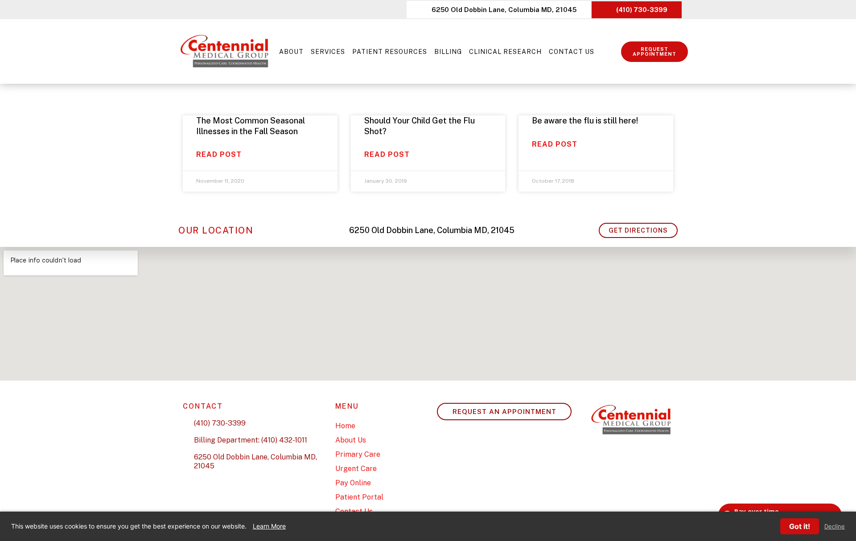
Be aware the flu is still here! (585, 120)
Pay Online (353, 483)
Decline (834, 526)
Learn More (269, 526)
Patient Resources (389, 51)
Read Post (219, 154)
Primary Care (357, 454)
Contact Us (571, 51)
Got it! (799, 526)
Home (345, 426)
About (291, 51)
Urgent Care (356, 468)
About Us (350, 440)
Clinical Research (505, 51)
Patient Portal (359, 497)
